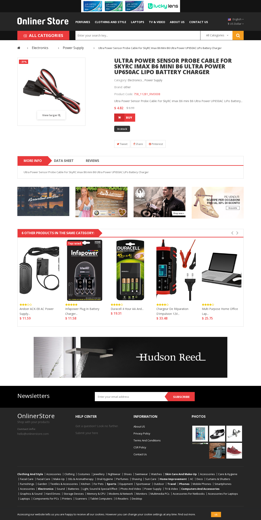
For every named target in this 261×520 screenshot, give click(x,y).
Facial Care (26, 479)
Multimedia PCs (159, 493)
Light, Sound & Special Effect (100, 489)
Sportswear (143, 484)
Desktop (137, 498)
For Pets (99, 484)
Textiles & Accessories (64, 484)
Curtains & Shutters (218, 479)
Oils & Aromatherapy (81, 479)
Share (139, 144)
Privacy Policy (142, 433)
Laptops (137, 22)
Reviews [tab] (92, 160)
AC (191, 479)
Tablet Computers (101, 498)
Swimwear (141, 474)
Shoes (128, 474)
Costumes (84, 474)
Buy (129, 117)
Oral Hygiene (105, 479)
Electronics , (136, 80)
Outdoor (159, 484)
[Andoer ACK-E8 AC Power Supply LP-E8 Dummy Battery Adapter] (39, 270)
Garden (42, 484)
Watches (156, 474)
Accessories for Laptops (223, 493)
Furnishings (27, 484)
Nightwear (114, 474)
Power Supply (153, 80)
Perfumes (82, 22)
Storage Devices (74, 493)
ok (216, 514)
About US (177, 22)
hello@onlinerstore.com (33, 434)
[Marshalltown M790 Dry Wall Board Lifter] (234, 433)
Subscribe (181, 397)
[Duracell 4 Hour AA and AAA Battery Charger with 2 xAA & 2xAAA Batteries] (130, 270)
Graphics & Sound (31, 493)
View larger (50, 115)
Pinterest (157, 144)
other (127, 87)
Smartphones (223, 484)
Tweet (123, 144)
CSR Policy (140, 447)
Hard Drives (53, 493)
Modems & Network (121, 493)
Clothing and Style (110, 22)
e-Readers (122, 498)
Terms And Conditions (147, 440)
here (95, 433)
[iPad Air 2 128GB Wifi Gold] (200, 433)
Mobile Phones (202, 484)
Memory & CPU (96, 493)
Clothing (69, 474)
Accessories (53, 474)
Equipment (126, 484)
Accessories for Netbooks (189, 493)
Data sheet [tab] (64, 160)
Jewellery (99, 474)
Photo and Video (131, 489)
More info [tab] (33, 160)
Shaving (137, 479)
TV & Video (157, 22)
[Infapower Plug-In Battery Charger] (85, 270)
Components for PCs (46, 498)
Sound (61, 489)
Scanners (81, 498)
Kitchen (85, 484)
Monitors (141, 493)
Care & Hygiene (227, 474)
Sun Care (150, 479)
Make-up (59, 479)
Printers (67, 498)
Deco (200, 479)
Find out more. (187, 514)
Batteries (73, 489)
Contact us (198, 22)
